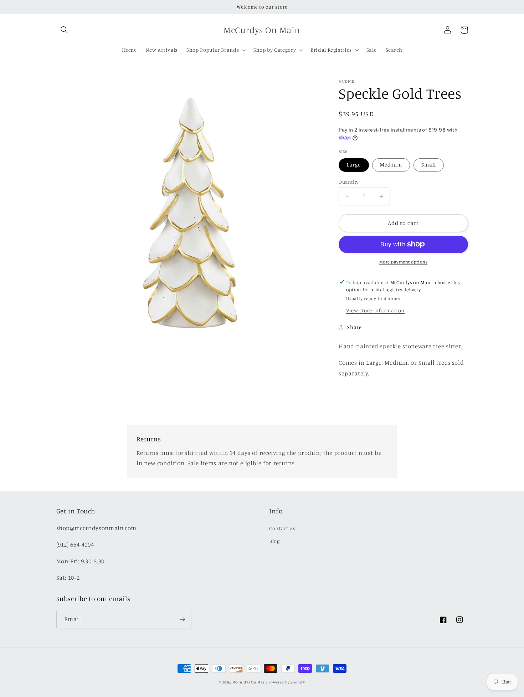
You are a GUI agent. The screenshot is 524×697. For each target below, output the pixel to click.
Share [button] (354, 327)
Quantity (348, 181)
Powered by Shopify (286, 682)
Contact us (282, 528)
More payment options (403, 262)
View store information (375, 310)
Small (428, 165)
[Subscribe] (182, 619)
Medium (391, 165)
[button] (64, 30)
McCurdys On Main (249, 682)
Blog (274, 541)
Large (353, 165)
